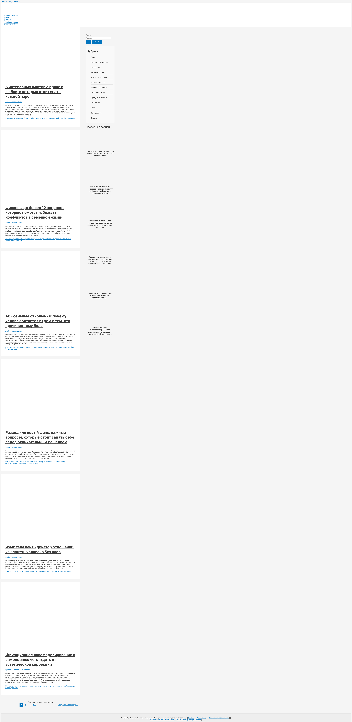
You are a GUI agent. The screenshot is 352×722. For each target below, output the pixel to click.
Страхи (7, 17)
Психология (8, 19)
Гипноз (7, 21)
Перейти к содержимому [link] (10, 2)
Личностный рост (11, 23)
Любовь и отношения (13, 102)
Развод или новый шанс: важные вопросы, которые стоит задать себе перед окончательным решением (39, 437)
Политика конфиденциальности (189, 720)
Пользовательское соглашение (162, 720)
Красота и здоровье (13, 670)
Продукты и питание (99, 98)
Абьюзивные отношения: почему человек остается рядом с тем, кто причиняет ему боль (37, 321)
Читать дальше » (35, 462)
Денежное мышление (99, 62)
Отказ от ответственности (219, 718)
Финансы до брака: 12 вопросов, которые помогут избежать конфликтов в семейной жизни (35, 212)
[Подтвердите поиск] (88, 42)
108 (34, 705)
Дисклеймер (201, 718)
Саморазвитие (9, 25)
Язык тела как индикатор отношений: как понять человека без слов (100, 295)
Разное (94, 108)
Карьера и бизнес (98, 72)
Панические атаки (11, 15)
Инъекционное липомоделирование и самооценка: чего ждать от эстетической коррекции (40, 660)
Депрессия (95, 67)
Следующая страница (68, 705)
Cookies (191, 718)
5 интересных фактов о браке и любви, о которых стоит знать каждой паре (34, 92)
